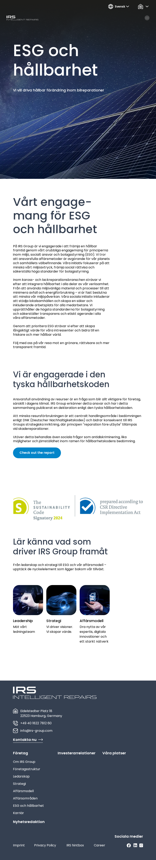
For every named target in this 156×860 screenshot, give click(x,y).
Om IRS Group (24, 761)
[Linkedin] (135, 845)
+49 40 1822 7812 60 (36, 723)
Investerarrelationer (76, 753)
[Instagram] (141, 845)
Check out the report (37, 452)
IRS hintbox (75, 845)
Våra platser (114, 753)
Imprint (19, 845)
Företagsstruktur (26, 769)
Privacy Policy (45, 845)
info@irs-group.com (36, 730)
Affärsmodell (23, 791)
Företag (20, 753)
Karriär (18, 813)
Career (99, 845)
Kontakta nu (25, 739)
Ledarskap (21, 776)
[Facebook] (128, 845)
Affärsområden (25, 798)
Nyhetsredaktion (29, 821)
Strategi (19, 783)
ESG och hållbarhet (28, 805)
